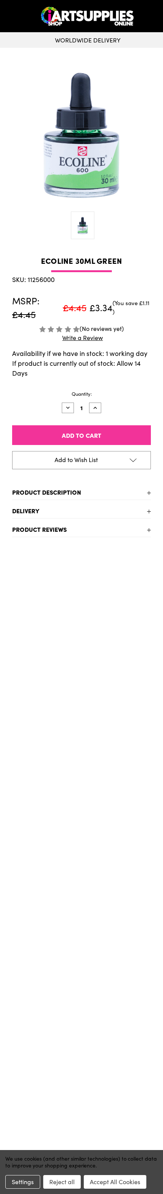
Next (150, 664)
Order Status (81, 1072)
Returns (81, 984)
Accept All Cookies (115, 1182)
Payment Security (81, 996)
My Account (81, 1060)
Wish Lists (81, 1084)
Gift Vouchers (81, 960)
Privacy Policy (82, 1135)
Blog (82, 1020)
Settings (23, 1182)
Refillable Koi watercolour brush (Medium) (119, 690)
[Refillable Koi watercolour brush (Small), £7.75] (44, 633)
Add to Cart (44, 728)
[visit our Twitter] (81, 929)
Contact (81, 1123)
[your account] (155, 16)
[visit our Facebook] (79, 929)
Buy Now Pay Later (82, 1008)
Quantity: (82, 393)
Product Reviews (39, 529)
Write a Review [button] (82, 338)
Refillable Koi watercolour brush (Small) (43, 690)
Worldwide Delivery (88, 40)
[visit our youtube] (84, 929)
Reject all (62, 1182)
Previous (13, 664)
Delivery (25, 510)
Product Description (46, 492)
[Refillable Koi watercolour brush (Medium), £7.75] (119, 633)
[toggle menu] (21, 16)
